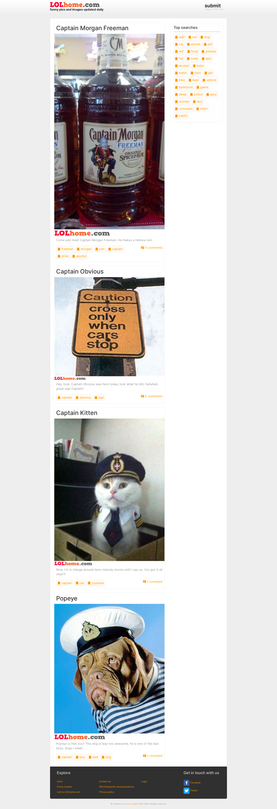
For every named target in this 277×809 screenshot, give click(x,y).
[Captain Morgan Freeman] (109, 134)
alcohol (80, 256)
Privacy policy (106, 792)
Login (144, 781)
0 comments (153, 247)
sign (100, 397)
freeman (66, 249)
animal (195, 44)
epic (208, 58)
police (198, 94)
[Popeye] (109, 671)
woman (183, 101)
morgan (86, 249)
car (180, 44)
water (182, 73)
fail (180, 58)
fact (199, 101)
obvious (85, 397)
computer (185, 108)
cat (81, 583)
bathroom (185, 87)
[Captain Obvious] (109, 328)
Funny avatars (64, 786)
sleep (182, 94)
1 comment (154, 582)
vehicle (210, 80)
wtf (181, 51)
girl (210, 73)
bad (95, 757)
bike (181, 80)
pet (209, 44)
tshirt (203, 108)
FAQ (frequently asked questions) (116, 786)
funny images (132, 804)
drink (64, 256)
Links (60, 781)
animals (210, 51)
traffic (182, 116)
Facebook (195, 782)
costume (97, 583)
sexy (213, 94)
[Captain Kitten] (109, 492)
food (194, 51)
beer (195, 80)
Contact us (105, 781)
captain (117, 249)
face (197, 73)
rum (101, 249)
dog (108, 757)
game (203, 87)
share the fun (214, 7)
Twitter (193, 790)
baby (200, 65)
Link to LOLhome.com (68, 792)
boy (82, 757)
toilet (194, 58)
